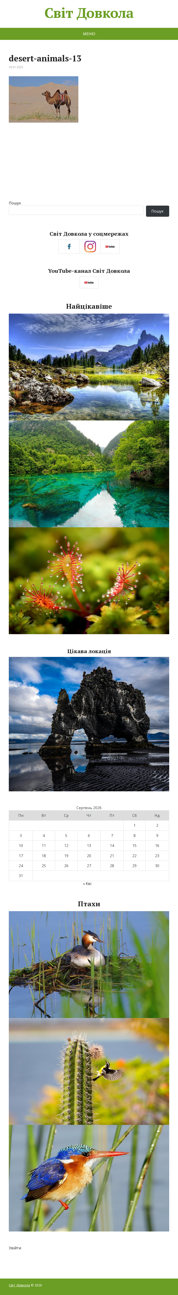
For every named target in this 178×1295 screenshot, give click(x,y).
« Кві (87, 883)
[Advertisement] (89, 165)
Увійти (15, 1247)
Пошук (15, 203)
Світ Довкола (89, 13)
